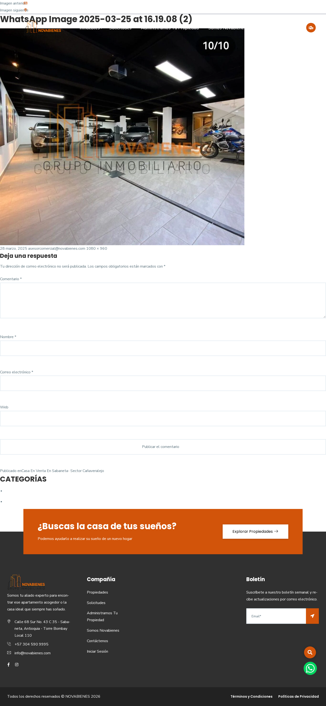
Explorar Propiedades (253, 531)
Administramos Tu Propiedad (170, 28)
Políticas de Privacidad (298, 696)
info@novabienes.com (46, 3)
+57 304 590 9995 (31, 644)
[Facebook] (294, 7)
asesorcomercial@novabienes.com (56, 248)
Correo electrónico (16, 372)
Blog (260, 28)
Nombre (8, 337)
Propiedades (97, 592)
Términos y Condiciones (252, 696)
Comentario (11, 279)
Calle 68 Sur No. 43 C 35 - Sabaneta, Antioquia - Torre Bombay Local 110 (88, 10)
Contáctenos (287, 28)
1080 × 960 (96, 248)
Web (4, 407)
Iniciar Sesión (97, 651)
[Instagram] (301, 7)
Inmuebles (90, 28)
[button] (310, 652)
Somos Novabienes (227, 28)
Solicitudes (120, 28)
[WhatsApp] (310, 668)
